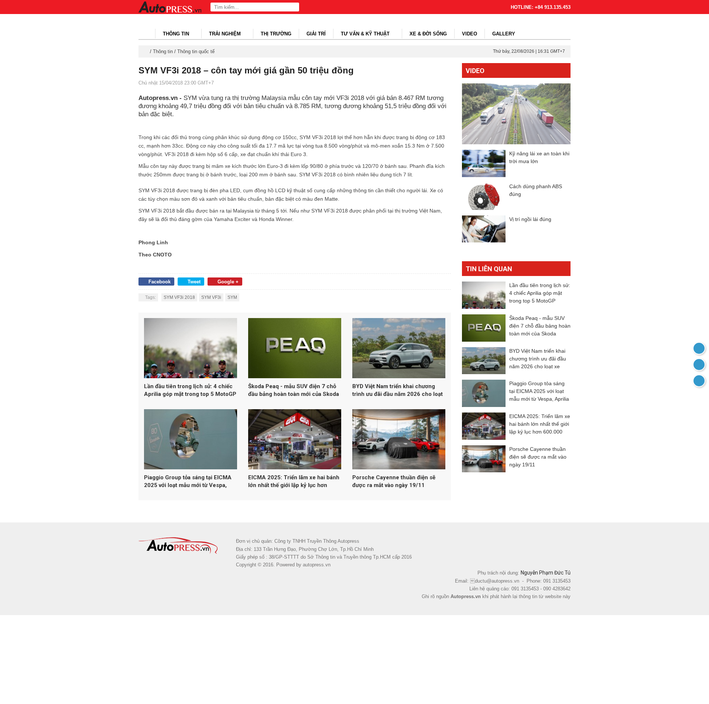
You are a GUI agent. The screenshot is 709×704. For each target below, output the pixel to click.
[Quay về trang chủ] (699, 348)
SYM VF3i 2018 (179, 297)
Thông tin (177, 34)
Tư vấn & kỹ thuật (366, 34)
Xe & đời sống (428, 34)
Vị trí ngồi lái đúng (530, 219)
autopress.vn (316, 564)
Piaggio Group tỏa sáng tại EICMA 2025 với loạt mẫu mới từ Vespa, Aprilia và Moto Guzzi (188, 481)
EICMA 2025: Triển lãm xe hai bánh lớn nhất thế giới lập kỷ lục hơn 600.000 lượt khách (293, 481)
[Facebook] (699, 364)
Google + (228, 281)
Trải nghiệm (225, 34)
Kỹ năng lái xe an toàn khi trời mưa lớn (539, 157)
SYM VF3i (211, 297)
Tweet (194, 281)
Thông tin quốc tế (196, 51)
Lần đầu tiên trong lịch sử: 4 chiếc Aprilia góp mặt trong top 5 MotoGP (190, 390)
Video (469, 34)
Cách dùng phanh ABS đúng (535, 190)
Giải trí (316, 34)
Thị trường (276, 34)
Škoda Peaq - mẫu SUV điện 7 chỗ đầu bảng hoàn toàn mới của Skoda (293, 390)
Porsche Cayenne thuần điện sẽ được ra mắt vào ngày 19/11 (393, 481)
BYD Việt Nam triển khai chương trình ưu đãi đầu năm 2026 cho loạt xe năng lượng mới (397, 390)
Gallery (503, 34)
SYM (232, 297)
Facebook (159, 281)
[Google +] (699, 381)
